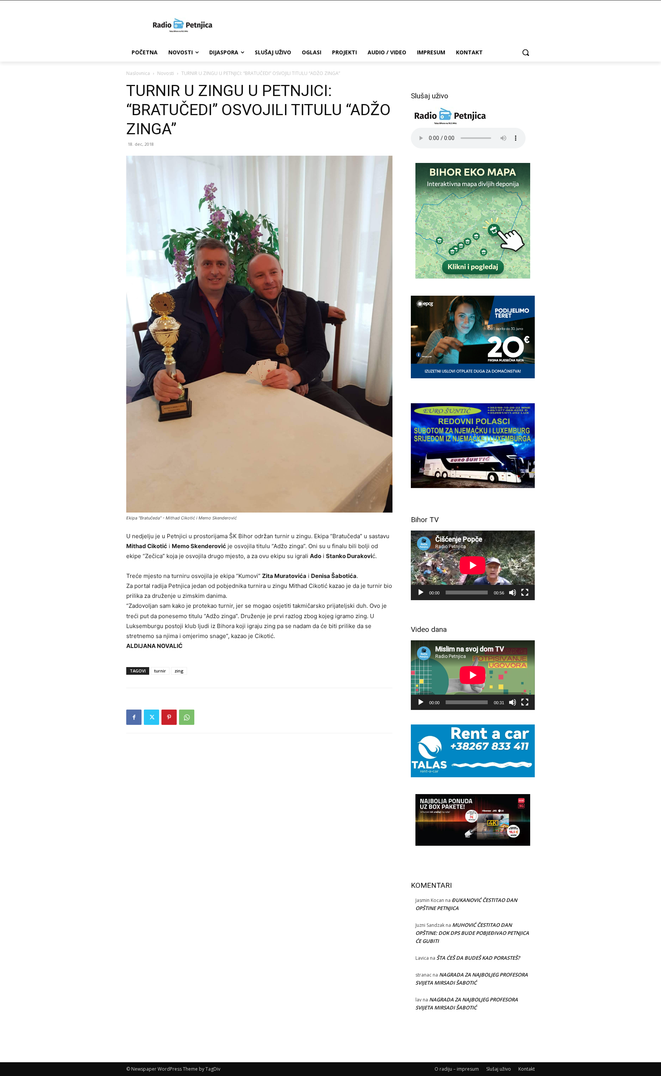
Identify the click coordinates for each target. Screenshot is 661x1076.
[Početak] (421, 592)
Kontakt (526, 1069)
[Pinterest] (169, 717)
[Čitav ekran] (525, 592)
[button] (525, 52)
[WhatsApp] (186, 717)
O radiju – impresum (457, 1069)
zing (179, 671)
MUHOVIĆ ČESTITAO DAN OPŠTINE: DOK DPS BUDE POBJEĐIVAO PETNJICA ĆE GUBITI (472, 932)
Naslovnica (138, 73)
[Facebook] (134, 717)
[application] (473, 565)
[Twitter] (151, 717)
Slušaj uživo (498, 1069)
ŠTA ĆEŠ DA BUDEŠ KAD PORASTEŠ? (478, 957)
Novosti (165, 73)
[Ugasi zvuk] (512, 592)
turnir (160, 671)
